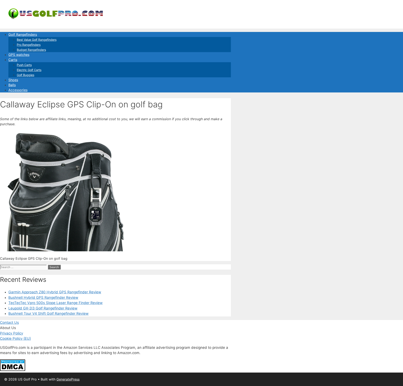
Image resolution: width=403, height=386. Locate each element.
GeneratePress (68, 379)
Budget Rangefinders (31, 49)
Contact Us (9, 322)
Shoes (13, 80)
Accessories (17, 90)
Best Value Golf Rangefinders (36, 39)
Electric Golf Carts (29, 70)
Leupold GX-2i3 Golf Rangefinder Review (42, 308)
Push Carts (24, 65)
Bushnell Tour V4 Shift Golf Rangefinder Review (48, 313)
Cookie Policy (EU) (15, 338)
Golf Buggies (25, 75)
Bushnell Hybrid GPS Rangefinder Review (43, 297)
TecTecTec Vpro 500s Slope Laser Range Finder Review (55, 303)
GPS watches (18, 55)
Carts (12, 60)
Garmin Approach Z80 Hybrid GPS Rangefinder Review (54, 292)
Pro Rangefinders (29, 44)
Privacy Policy (11, 333)
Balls (12, 85)
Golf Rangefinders (22, 34)
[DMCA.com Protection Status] (12, 370)
